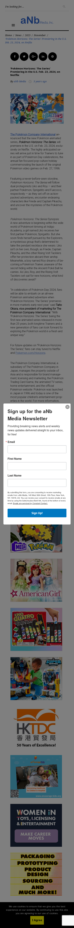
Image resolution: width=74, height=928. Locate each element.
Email (11, 442)
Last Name (15, 475)
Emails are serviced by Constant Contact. (30, 503)
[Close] (67, 407)
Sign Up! (37, 513)
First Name (15, 458)
